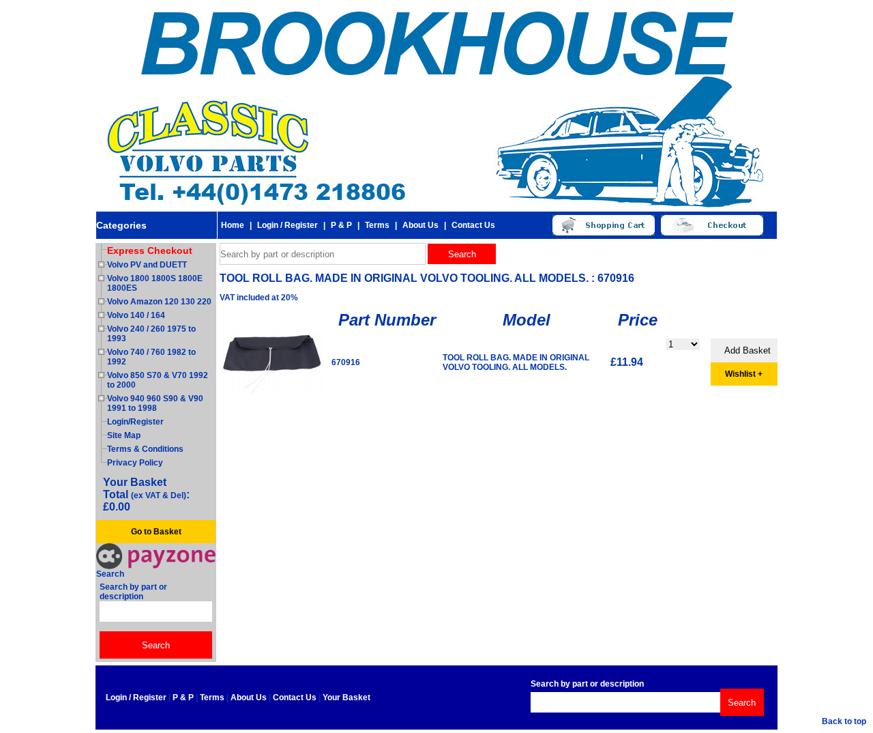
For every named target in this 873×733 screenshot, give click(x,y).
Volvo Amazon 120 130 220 (159, 301)
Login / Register (287, 225)
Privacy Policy (135, 463)
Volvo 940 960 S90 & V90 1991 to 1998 (155, 403)
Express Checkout (149, 250)
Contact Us (473, 225)
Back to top (844, 721)
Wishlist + (744, 374)
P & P (341, 225)
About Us (420, 225)
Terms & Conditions (145, 449)
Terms (377, 225)
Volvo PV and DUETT (147, 265)
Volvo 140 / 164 (136, 315)
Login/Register (135, 422)
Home (232, 225)
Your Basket (346, 697)
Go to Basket (156, 531)
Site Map (123, 435)
